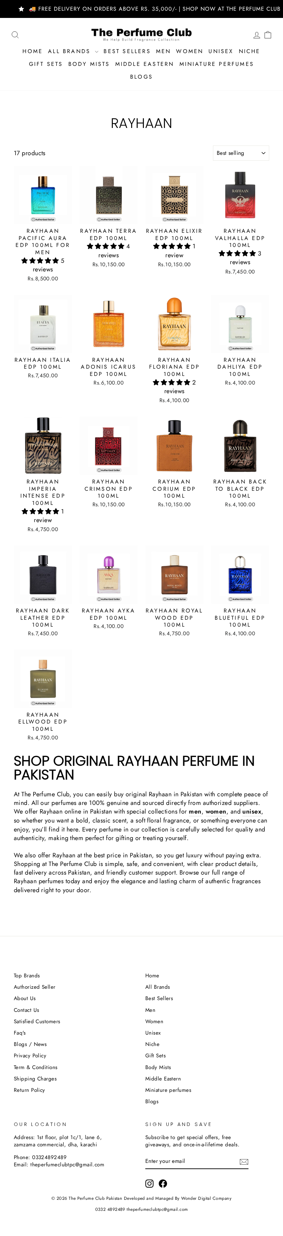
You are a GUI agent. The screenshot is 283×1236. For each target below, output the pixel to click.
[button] (41, 260)
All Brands (70, 51)
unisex (251, 811)
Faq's (20, 1033)
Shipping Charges (35, 1079)
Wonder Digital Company (206, 1198)
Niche (250, 51)
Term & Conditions (36, 1067)
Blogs (141, 77)
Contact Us (26, 1010)
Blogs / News (30, 1044)
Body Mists (89, 64)
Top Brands (27, 975)
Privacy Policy (30, 1055)
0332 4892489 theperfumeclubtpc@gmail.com (141, 1209)
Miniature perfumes (216, 64)
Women (189, 51)
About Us (25, 998)
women (216, 811)
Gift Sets (46, 64)
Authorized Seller (35, 987)
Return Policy (29, 1090)
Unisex (220, 51)
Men (163, 51)
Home (32, 51)
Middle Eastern (144, 64)
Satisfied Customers (37, 1021)
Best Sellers (127, 51)
